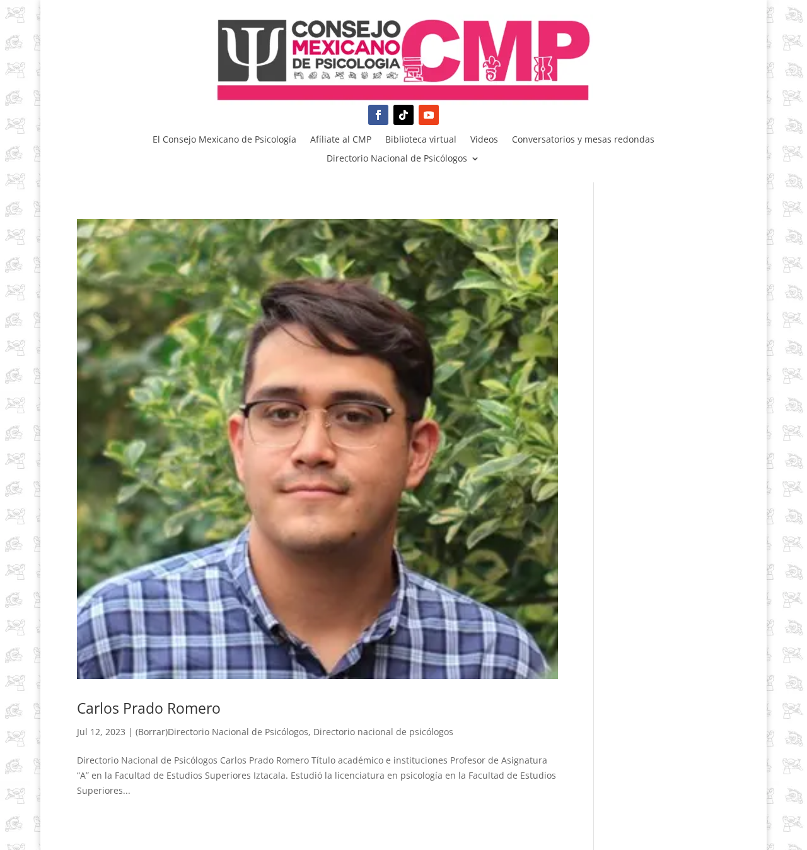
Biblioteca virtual (420, 140)
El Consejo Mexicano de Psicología (224, 140)
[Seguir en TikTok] (403, 115)
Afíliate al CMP (340, 140)
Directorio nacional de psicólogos (383, 732)
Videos (484, 140)
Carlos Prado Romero (149, 708)
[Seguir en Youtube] (429, 115)
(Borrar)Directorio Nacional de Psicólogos (222, 732)
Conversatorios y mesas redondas (583, 140)
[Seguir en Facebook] (378, 115)
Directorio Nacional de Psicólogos (397, 159)
